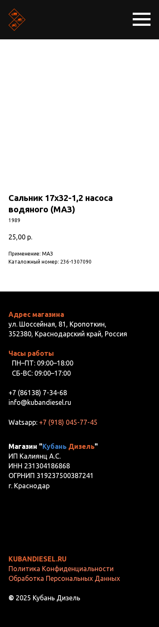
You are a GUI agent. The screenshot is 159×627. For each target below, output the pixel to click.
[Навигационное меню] (142, 19)
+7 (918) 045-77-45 (68, 422)
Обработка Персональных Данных (64, 578)
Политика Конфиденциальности (61, 568)
